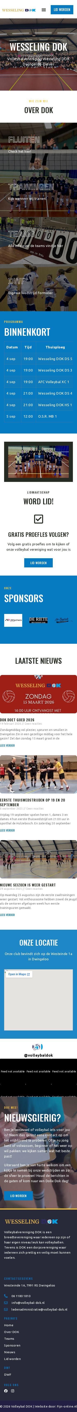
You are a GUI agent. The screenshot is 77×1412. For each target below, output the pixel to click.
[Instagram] (12, 1391)
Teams (21, 234)
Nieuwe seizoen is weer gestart (28, 884)
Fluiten (24, 140)
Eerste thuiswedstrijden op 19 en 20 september (32, 802)
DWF (16, 281)
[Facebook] (6, 1391)
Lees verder (7, 745)
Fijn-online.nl (67, 1406)
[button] (43, 9)
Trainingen (31, 187)
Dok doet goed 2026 (17, 719)
